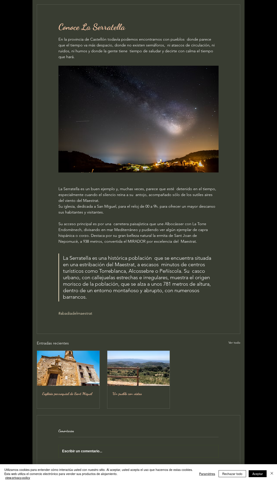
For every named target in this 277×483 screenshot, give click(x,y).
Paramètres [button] (207, 474)
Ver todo (234, 342)
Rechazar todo (232, 474)
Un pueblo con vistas (127, 393)
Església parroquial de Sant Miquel (67, 393)
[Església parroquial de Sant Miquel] (68, 368)
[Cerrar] (271, 474)
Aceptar (257, 474)
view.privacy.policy (17, 477)
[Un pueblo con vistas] (138, 368)
